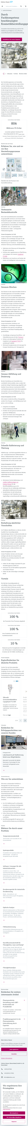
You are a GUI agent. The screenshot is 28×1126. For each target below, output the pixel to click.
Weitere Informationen (6, 1058)
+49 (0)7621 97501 (9, 1073)
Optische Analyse (8, 907)
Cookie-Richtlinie (6, 1109)
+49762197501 (8, 1069)
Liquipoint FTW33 (16, 341)
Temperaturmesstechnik (11, 836)
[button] (11, 39)
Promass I (20, 337)
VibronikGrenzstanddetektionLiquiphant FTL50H (10, 699)
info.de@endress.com (9, 1077)
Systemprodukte (8, 850)
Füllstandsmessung (9, 927)
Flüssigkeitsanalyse (9, 968)
